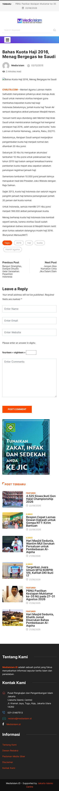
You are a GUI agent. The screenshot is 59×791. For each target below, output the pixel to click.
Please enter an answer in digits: (19, 342)
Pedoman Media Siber (13, 756)
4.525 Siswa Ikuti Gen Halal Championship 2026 (41, 498)
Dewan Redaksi (10, 750)
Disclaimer (7, 762)
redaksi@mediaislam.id (20, 718)
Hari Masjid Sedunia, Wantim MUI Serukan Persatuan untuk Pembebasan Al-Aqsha (40, 546)
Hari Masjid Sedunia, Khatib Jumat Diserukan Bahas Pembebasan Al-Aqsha (40, 620)
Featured (31, 493)
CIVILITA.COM (10, 89)
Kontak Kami (8, 768)
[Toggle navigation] (7, 39)
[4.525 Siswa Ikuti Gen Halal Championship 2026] (12, 499)
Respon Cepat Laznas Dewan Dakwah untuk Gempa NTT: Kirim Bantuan (41, 521)
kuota (40, 242)
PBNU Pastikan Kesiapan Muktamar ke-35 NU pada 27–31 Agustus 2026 (40, 595)
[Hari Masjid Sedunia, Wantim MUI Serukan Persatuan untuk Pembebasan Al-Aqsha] (12, 544)
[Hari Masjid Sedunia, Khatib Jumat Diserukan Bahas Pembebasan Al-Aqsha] (12, 617)
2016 (18, 242)
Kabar (29, 514)
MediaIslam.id (13, 724)
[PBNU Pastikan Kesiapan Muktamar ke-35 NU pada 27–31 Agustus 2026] (12, 594)
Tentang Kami (9, 744)
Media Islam (17, 65)
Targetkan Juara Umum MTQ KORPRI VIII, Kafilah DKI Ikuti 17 (39, 571)
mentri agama (13, 249)
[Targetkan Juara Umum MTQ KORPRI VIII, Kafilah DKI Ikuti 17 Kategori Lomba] (12, 570)
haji (29, 242)
